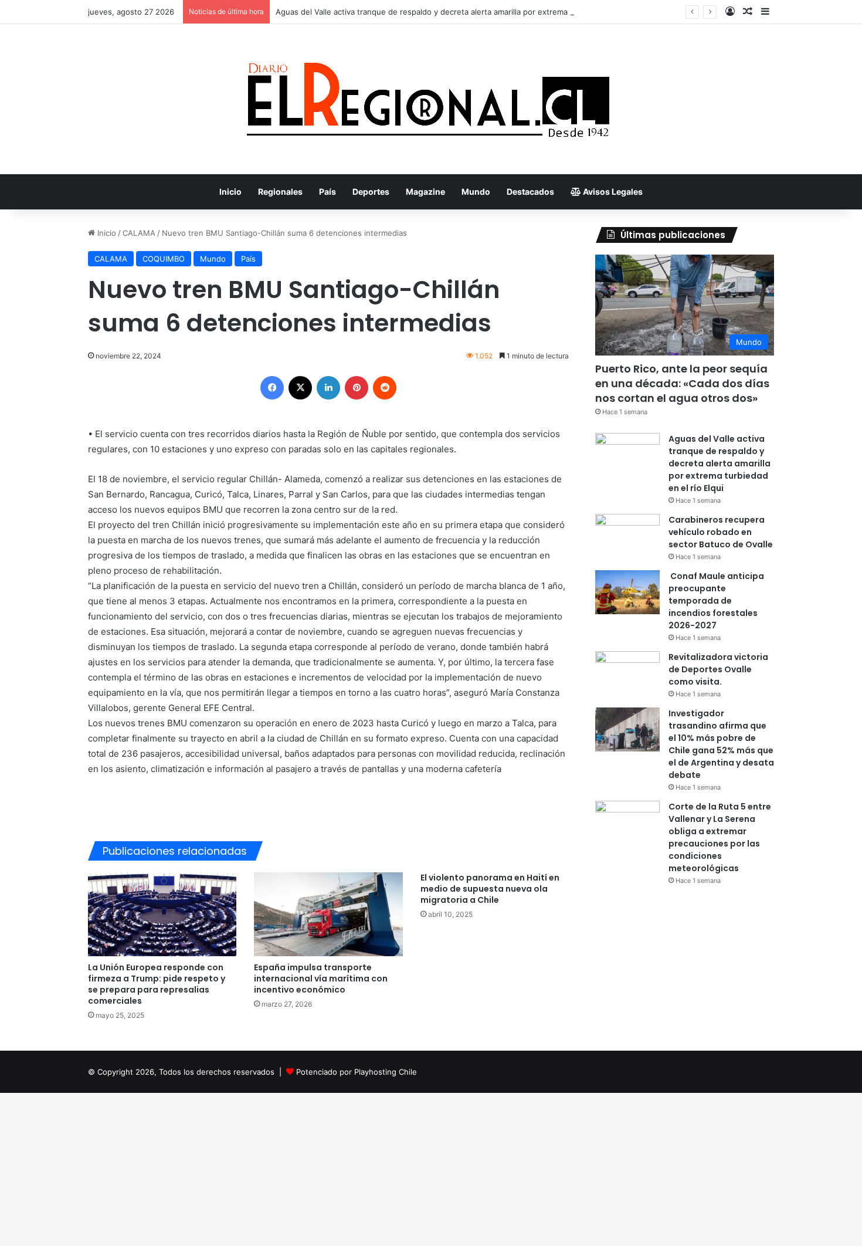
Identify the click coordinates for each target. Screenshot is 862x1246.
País (327, 192)
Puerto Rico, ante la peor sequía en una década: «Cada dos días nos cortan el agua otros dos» (682, 383)
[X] (300, 387)
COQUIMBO (163, 258)
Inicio (230, 192)
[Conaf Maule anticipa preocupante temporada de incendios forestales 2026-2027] (627, 592)
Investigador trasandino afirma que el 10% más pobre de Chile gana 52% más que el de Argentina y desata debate (721, 744)
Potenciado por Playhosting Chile (356, 1071)
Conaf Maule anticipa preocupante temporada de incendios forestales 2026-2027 (716, 600)
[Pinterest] (356, 387)
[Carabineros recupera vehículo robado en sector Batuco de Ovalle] (627, 536)
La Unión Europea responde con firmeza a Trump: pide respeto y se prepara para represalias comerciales (156, 984)
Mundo (475, 192)
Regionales (280, 192)
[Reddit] (384, 387)
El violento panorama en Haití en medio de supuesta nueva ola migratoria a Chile (489, 889)
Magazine (425, 192)
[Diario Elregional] (431, 99)
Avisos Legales (612, 192)
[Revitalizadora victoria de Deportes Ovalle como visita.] (627, 673)
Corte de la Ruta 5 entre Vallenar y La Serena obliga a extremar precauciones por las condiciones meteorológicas (719, 837)
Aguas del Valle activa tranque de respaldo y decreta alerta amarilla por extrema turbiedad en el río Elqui (466, 11)
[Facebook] (272, 387)
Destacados (530, 192)
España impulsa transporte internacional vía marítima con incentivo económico (321, 978)
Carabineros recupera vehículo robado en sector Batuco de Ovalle (720, 532)
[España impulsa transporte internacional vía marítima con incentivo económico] (328, 914)
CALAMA (139, 233)
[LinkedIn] (328, 387)
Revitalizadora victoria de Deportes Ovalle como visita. (718, 669)
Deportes (370, 192)
